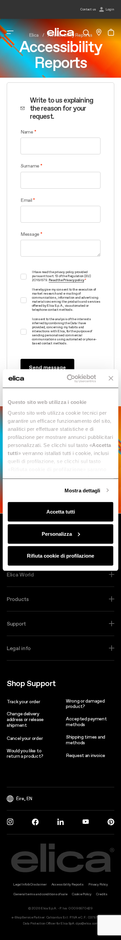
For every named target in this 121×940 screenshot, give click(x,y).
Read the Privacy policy (66, 280)
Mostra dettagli (82, 490)
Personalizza (57, 533)
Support (16, 623)
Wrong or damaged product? (85, 704)
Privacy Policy (98, 884)
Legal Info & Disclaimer (30, 884)
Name (27, 131)
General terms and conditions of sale (40, 894)
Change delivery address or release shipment (25, 719)
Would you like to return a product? (25, 753)
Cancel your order (25, 738)
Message (30, 234)
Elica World (20, 574)
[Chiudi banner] (111, 378)
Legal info (19, 648)
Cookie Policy (81, 894)
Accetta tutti (60, 512)
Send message (47, 367)
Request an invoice (85, 755)
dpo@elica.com (87, 923)
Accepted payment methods (86, 721)
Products (18, 599)
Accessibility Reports (67, 884)
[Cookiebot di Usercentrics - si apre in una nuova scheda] (71, 378)
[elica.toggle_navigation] (10, 32)
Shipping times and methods (85, 740)
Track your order (23, 701)
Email (26, 200)
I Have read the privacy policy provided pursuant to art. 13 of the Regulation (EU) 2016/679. (61, 276)
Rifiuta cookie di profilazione (60, 556)
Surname (30, 165)
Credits (102, 894)
